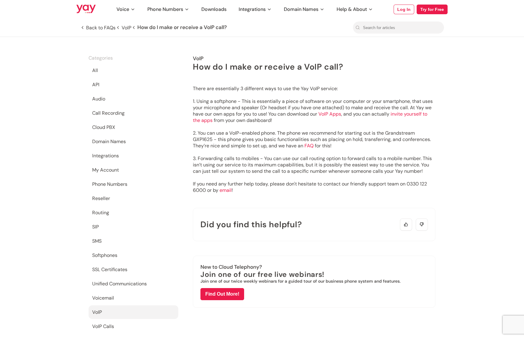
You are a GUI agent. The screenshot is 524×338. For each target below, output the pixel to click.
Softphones (104, 255)
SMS (97, 241)
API (95, 84)
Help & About (352, 9)
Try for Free (432, 9)
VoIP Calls (103, 326)
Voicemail (103, 298)
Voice (122, 9)
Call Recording (108, 113)
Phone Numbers (165, 9)
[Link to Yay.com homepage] (86, 9)
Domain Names (301, 9)
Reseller (101, 198)
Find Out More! (222, 294)
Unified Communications (119, 284)
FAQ (309, 146)
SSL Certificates (109, 269)
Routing (100, 212)
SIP (95, 227)
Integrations (252, 9)
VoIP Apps (329, 114)
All (95, 70)
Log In (404, 9)
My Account (105, 170)
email (226, 190)
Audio (98, 99)
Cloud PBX (103, 127)
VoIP (97, 312)
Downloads (214, 9)
